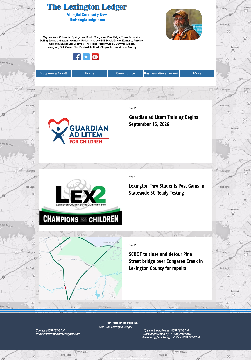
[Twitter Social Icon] (86, 56)
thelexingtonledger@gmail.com (61, 334)
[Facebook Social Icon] (77, 56)
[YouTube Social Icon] (95, 56)
